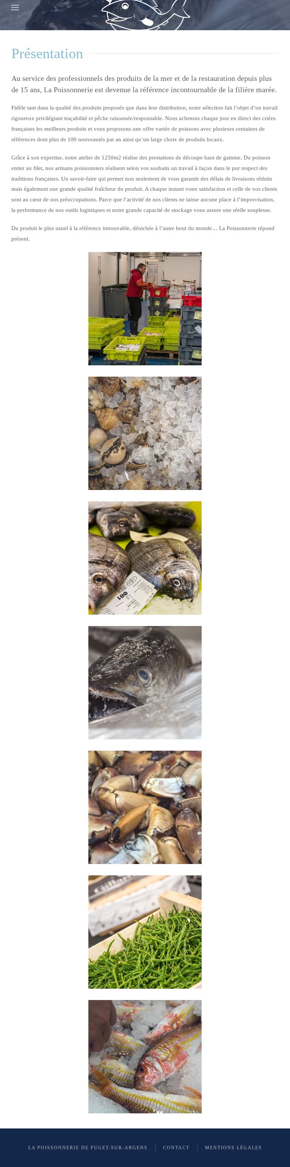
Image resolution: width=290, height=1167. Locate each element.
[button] (15, 7)
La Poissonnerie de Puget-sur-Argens (88, 1147)
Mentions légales (233, 1147)
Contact (176, 1147)
